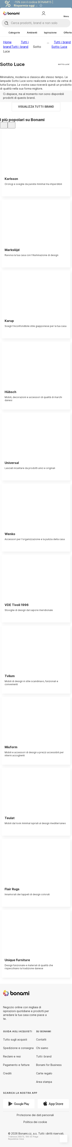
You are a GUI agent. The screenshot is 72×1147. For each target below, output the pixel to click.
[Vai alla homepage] (11, 13)
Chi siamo (42, 1048)
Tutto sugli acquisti (15, 1039)
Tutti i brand (19, 47)
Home (7, 42)
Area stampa (44, 1081)
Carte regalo (44, 1073)
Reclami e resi (12, 1056)
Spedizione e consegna (18, 1048)
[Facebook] (57, 993)
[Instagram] (66, 993)
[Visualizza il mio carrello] (58, 13)
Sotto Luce (59, 47)
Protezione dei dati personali (35, 1115)
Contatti (41, 1039)
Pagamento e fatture (16, 1064)
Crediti (7, 1073)
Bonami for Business (49, 1064)
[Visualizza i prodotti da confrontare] (50, 13)
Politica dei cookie (35, 1122)
